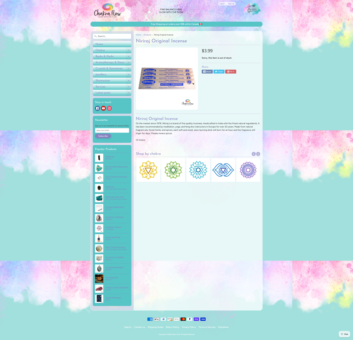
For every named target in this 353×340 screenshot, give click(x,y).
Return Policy (172, 327)
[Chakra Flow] (107, 10)
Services (113, 87)
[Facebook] (97, 108)
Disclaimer (223, 327)
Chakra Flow (175, 334)
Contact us (139, 327)
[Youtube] (103, 108)
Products (147, 35)
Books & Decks (113, 57)
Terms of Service (207, 327)
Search (127, 327)
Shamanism (113, 81)
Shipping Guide (155, 327)
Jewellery (113, 75)
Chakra (113, 51)
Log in (222, 4)
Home (99, 44)
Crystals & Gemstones (113, 69)
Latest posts (113, 93)
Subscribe (103, 136)
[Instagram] (109, 108)
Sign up (231, 4)
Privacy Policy (189, 327)
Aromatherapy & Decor (113, 63)
